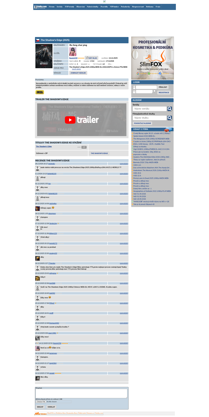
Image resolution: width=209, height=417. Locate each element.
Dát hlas (92, 58)
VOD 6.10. (137, 165)
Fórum (51, 7)
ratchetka (52, 204)
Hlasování (80, 7)
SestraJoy (53, 224)
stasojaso (52, 214)
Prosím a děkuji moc (141, 181)
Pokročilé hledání (142, 123)
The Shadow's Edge (44, 146)
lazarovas (53, 353)
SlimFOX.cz (51, 413)
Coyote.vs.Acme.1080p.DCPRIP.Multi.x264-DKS (151, 142)
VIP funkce (114, 7)
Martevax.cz (40, 413)
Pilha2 (51, 303)
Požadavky (125, 7)
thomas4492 (54, 323)
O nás (158, 7)
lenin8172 (53, 243)
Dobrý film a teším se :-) (142, 189)
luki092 (52, 293)
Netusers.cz (90, 413)
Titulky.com (99, 413)
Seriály (60, 7)
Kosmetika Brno (72, 413)
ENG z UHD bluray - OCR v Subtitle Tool (148, 144)
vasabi (51, 373)
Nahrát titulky (92, 7)
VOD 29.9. (137, 173)
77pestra (51, 263)
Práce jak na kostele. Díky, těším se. (147, 152)
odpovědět (124, 164)
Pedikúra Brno (61, 413)
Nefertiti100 (51, 174)
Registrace (164, 92)
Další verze (76, 69)
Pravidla (104, 7)
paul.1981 (52, 333)
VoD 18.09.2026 (139, 199)
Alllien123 (53, 233)
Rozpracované (138, 7)
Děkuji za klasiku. (140, 147)
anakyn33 (53, 253)
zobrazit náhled (78, 73)
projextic (51, 164)
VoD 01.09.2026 (139, 194)
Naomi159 (73, 58)
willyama (52, 273)
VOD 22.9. (137, 176)
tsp (49, 184)
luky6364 (52, 363)
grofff (51, 313)
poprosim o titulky (140, 154)
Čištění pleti (82, 413)
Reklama (149, 7)
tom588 (52, 283)
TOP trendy (69, 7)
